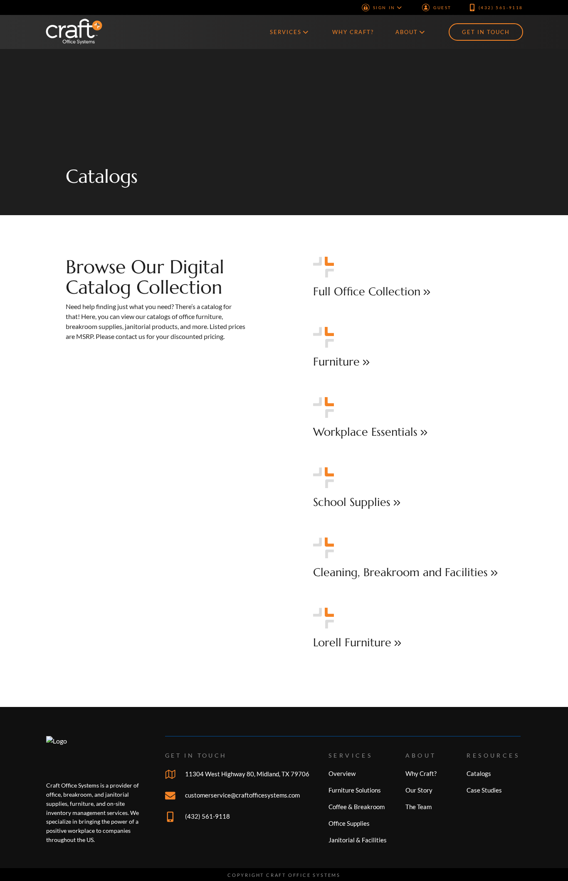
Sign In (384, 7)
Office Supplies (349, 823)
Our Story (418, 790)
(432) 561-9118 (501, 7)
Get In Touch (486, 32)
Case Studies (484, 790)
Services (285, 32)
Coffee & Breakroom (356, 806)
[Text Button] (407, 278)
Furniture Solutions (354, 790)
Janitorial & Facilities (357, 840)
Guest (442, 7)
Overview (342, 773)
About (406, 32)
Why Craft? (353, 32)
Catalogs (102, 176)
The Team (418, 806)
